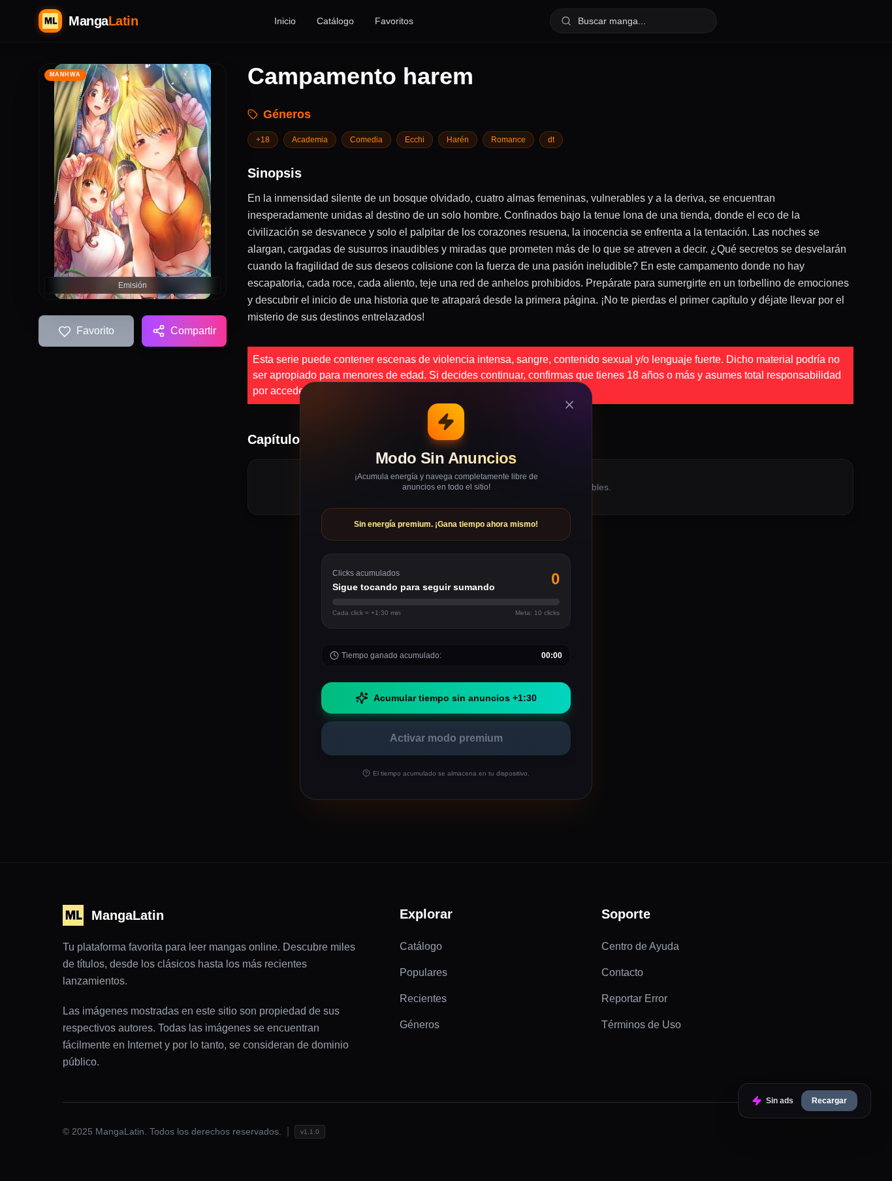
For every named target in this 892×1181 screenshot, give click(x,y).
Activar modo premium (446, 738)
